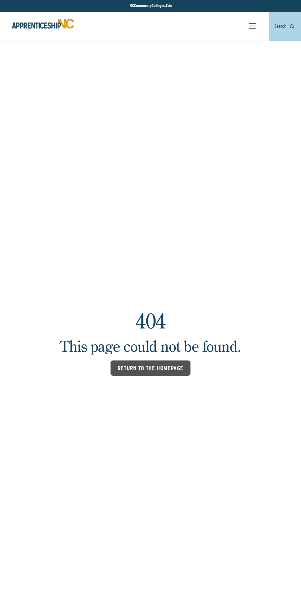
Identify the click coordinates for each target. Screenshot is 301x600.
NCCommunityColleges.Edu (151, 5)
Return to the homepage (150, 368)
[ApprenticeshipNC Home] (43, 26)
